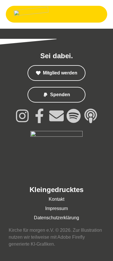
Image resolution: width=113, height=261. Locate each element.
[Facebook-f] (39, 116)
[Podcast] (90, 116)
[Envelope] (56, 116)
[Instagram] (22, 116)
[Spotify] (73, 116)
